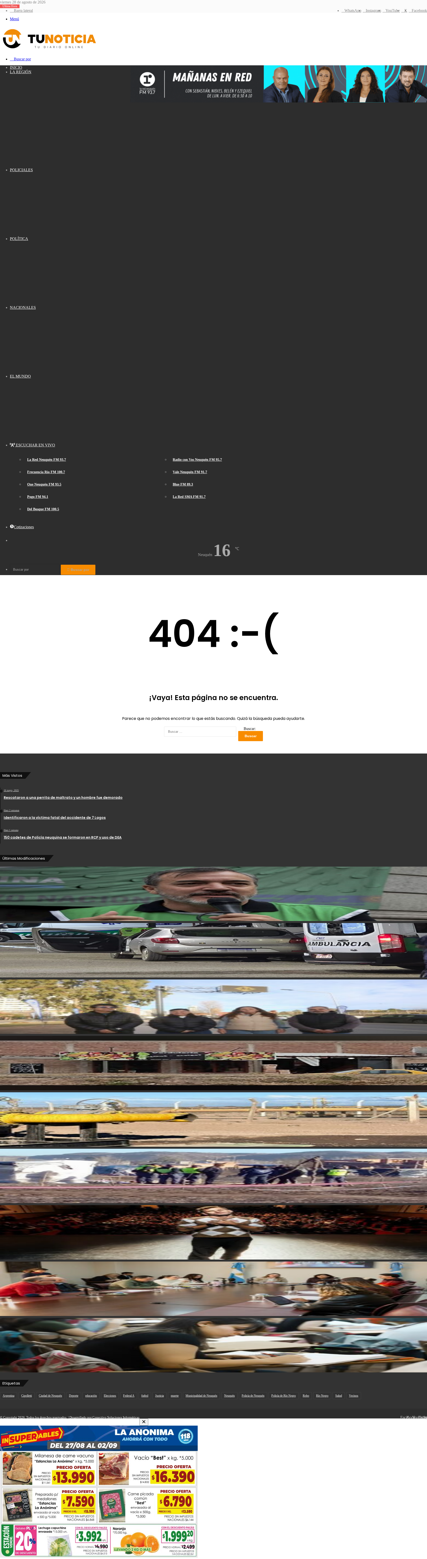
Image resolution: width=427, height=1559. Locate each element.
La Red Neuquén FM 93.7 (46, 460)
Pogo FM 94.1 (37, 497)
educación (91, 1395)
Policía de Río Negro (283, 1395)
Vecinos (353, 1395)
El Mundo (20, 376)
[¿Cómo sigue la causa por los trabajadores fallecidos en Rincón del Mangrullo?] (213, 1119)
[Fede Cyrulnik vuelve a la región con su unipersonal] (213, 1232)
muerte (175, 1395)
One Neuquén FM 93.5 (44, 484)
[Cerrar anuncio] (143, 1422)
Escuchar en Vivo (35, 445)
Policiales (21, 170)
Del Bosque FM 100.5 (43, 509)
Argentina (8, 1395)
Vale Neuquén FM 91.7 (190, 472)
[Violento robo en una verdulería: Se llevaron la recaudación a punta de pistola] (213, 1063)
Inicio (16, 67)
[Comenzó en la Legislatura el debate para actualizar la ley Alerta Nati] (213, 1289)
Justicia (159, 1395)
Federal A (128, 1395)
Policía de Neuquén (253, 1395)
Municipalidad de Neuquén (201, 1395)
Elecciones (110, 1395)
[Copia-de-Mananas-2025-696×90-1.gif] (278, 101)
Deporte (73, 1395)
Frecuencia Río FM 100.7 (46, 472)
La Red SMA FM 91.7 (189, 497)
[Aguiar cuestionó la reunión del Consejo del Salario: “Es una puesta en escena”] (213, 894)
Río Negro (322, 1395)
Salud (338, 1395)
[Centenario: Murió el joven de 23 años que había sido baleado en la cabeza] (213, 950)
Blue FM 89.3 (183, 484)
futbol (144, 1395)
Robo (306, 1395)
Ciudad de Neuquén (50, 1395)
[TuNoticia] (49, 50)
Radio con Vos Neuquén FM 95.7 (197, 460)
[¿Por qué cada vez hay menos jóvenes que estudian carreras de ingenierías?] (213, 1345)
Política (19, 239)
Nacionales (23, 307)
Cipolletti (26, 1395)
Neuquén (229, 1395)
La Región (20, 72)
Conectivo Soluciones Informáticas (115, 1417)
